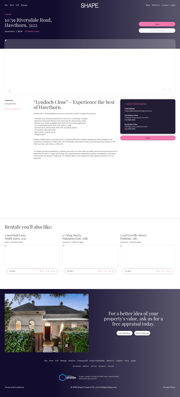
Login (172, 5)
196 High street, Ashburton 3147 (136, 127)
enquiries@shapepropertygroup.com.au (138, 111)
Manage (24, 5)
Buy (6, 5)
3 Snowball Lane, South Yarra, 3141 (15, 237)
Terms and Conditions (14, 387)
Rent (12, 5)
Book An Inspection (12, 109)
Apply (157, 24)
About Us (156, 5)
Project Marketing (97, 360)
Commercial (82, 360)
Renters (72, 360)
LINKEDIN (85, 366)
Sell (17, 5)
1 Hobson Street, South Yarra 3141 (136, 118)
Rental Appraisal (142, 333)
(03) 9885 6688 (130, 120)
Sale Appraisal (124, 333)
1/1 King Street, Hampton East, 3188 (75, 237)
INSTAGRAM (77, 366)
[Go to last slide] (164, 89)
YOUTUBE (111, 366)
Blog (148, 5)
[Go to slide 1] (9, 90)
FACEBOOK (102, 366)
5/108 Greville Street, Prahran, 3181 (133, 237)
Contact (165, 5)
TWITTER (93, 366)
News (126, 360)
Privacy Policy (169, 387)
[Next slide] (169, 89)
